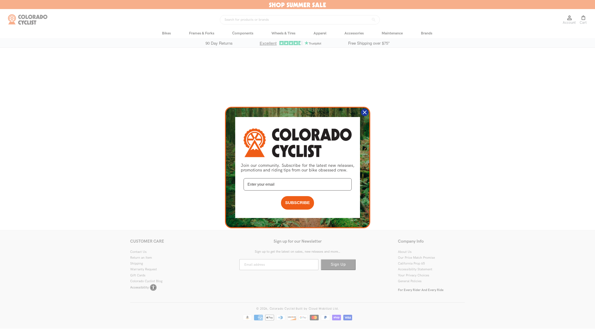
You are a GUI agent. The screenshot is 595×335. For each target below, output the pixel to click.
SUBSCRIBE (297, 202)
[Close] (364, 112)
